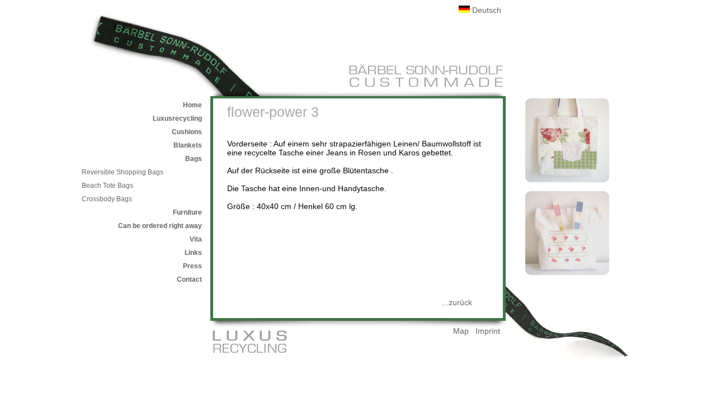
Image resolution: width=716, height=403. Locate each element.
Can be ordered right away (160, 226)
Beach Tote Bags (107, 185)
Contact (189, 279)
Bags (193, 159)
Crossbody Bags (107, 199)
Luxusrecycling (177, 118)
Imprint (487, 330)
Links (193, 253)
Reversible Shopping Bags (122, 172)
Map (461, 330)
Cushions (187, 132)
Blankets (187, 145)
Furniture (187, 212)
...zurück (457, 302)
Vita (196, 239)
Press (192, 266)
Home (192, 105)
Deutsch (485, 10)
